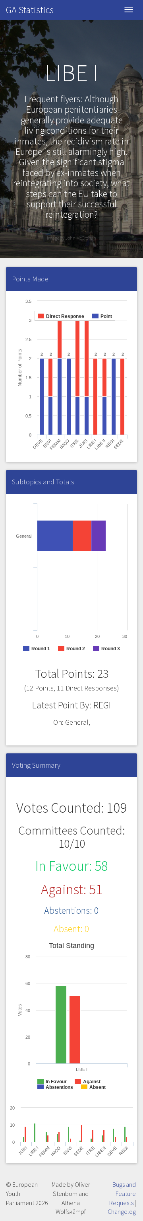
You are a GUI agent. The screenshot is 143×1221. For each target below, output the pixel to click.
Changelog (122, 1211)
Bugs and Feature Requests (122, 1193)
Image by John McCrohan (71, 238)
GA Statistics (30, 10)
